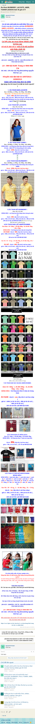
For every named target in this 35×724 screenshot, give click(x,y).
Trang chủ (26, 722)
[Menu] (2, 1)
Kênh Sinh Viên (6, 720)
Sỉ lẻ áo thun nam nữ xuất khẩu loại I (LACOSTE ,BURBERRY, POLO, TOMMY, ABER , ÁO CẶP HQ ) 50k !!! (18, 676)
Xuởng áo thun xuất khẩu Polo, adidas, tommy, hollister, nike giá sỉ (16, 694)
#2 (33, 651)
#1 (33, 21)
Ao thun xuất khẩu (8, 697)
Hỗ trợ (20, 722)
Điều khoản (14, 722)
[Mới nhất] (33, 1)
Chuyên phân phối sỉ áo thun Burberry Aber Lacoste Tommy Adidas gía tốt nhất (18, 667)
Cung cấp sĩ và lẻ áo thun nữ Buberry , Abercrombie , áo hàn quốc (16, 703)
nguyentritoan (5, 12)
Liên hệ (3, 722)
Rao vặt (13, 669)
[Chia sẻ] (31, 21)
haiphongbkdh (7, 705)
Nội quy (8, 722)
